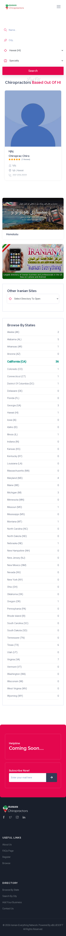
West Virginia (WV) (17, 688)
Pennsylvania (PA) (16, 608)
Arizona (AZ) (13, 353)
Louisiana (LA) (14, 463)
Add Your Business (12, 902)
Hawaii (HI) (12, 412)
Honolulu (12, 234)
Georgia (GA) (14, 405)
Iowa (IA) (11, 420)
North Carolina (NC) (17, 528)
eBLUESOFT (57, 925)
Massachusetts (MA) (18, 470)
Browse (6, 863)
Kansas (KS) (13, 449)
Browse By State (10, 890)
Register (6, 857)
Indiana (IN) (13, 441)
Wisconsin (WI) (15, 681)
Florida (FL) (13, 398)
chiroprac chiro (19, 155)
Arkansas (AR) (14, 346)
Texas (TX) (13, 645)
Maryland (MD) (15, 478)
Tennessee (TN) (16, 637)
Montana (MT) (14, 521)
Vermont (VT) (14, 666)
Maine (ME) (13, 485)
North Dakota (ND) (17, 536)
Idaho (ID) (12, 427)
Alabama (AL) (14, 339)
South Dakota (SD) (17, 630)
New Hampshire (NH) (18, 550)
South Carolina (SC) (17, 623)
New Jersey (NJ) (16, 557)
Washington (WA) (16, 674)
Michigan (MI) (14, 492)
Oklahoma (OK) (15, 594)
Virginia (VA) (13, 659)
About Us (7, 844)
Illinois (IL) (12, 434)
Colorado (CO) (15, 369)
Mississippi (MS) (16, 514)
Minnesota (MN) (15, 499)
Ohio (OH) (12, 586)
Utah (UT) (12, 652)
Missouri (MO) (14, 507)
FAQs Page (7, 851)
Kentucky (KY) (14, 456)
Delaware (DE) (14, 390)
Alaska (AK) (13, 332)
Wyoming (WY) (15, 695)
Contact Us (8, 908)
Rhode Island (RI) (16, 615)
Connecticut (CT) (16, 376)
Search (33, 71)
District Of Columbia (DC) (20, 383)
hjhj (11, 151)
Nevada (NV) (14, 572)
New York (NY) (15, 579)
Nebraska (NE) (15, 543)
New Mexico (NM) (16, 565)
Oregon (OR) (14, 601)
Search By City (9, 896)
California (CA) (16, 361)
